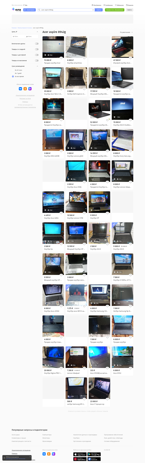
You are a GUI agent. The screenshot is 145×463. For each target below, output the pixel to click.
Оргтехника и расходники (82, 441)
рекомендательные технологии (25, 107)
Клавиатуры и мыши (19, 438)
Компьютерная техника (25, 28)
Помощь (25, 102)
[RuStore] (94, 459)
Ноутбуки (76, 438)
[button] (61, 58)
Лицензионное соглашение (25, 95)
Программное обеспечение (113, 435)
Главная (14, 28)
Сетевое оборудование (112, 441)
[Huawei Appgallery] (80, 459)
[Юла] (16, 9)
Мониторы (46, 438)
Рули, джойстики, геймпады (113, 438)
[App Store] (80, 454)
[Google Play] (94, 454)
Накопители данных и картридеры (85, 435)
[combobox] (66, 9)
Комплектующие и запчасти (21, 441)
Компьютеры (47, 435)
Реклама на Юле (25, 98)
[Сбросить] (93, 9)
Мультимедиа (47, 441)
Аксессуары (16, 435)
